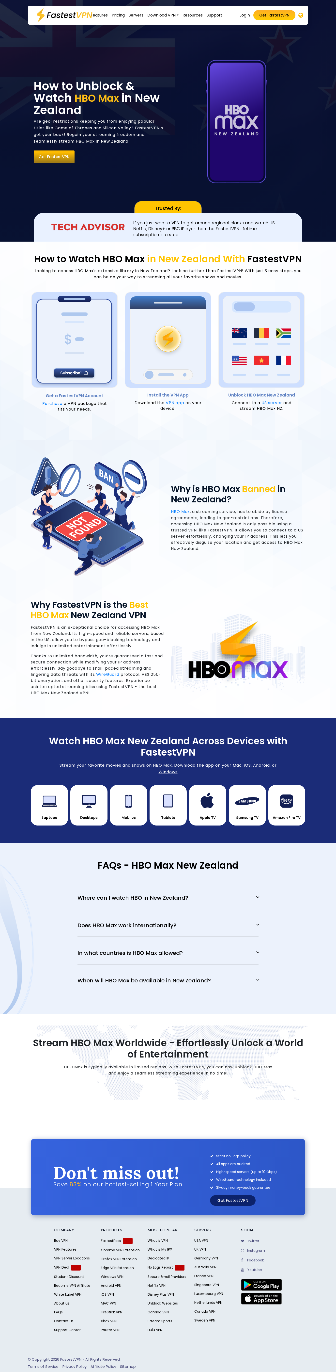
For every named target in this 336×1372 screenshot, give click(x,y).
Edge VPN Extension (117, 1267)
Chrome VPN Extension (120, 1250)
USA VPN (201, 1240)
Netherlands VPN (208, 1302)
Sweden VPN (204, 1320)
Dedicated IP (158, 1258)
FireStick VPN (111, 1312)
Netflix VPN (157, 1285)
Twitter (252, 1241)
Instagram (255, 1250)
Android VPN (111, 1285)
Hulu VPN (155, 1329)
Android (261, 765)
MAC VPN (108, 1303)
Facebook (255, 1260)
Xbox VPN (109, 1321)
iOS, (248, 765)
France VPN (204, 1275)
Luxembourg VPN (208, 1293)
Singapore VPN (206, 1284)
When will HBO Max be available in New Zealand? (144, 980)
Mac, (238, 765)
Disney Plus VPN (161, 1294)
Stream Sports (160, 1321)
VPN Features (65, 1249)
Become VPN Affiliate (72, 1285)
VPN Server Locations (72, 1258)
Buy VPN (61, 1240)
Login (245, 15)
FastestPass (111, 1240)
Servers (136, 15)
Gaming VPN (158, 1312)
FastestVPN (70, 1359)
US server (271, 403)
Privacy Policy (74, 1366)
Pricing (118, 15)
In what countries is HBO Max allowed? (130, 953)
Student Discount (69, 1276)
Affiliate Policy (103, 1366)
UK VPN (200, 1249)
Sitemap (128, 1366)
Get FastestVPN (274, 15)
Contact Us (64, 1321)
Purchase (52, 403)
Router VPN (110, 1329)
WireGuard (107, 674)
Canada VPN (204, 1311)
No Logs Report (160, 1267)
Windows (168, 772)
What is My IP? (160, 1249)
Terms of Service (43, 1366)
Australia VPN (205, 1267)
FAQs (58, 1312)
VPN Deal (61, 1267)
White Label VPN (67, 1294)
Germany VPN (206, 1258)
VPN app (175, 403)
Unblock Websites (163, 1303)
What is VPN (158, 1240)
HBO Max (180, 511)
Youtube (254, 1269)
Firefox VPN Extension (119, 1258)
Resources (193, 15)
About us (61, 1303)
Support (214, 15)
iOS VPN (107, 1294)
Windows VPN (112, 1276)
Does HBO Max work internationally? (126, 925)
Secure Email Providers (167, 1276)
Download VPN (161, 15)
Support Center (67, 1329)
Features (99, 15)
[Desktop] (300, 15)
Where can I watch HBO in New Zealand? (132, 898)
